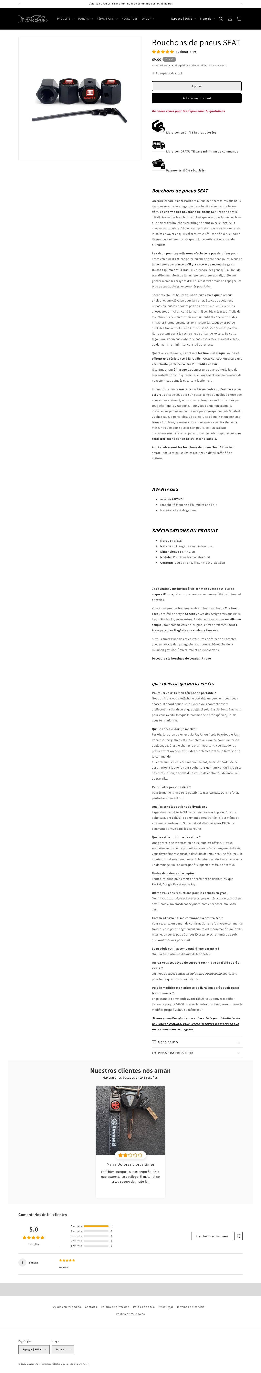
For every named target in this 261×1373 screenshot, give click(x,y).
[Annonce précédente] (19, 4)
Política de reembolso (130, 1314)
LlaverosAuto (34, 1363)
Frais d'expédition (179, 65)
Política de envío (144, 1307)
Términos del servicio (191, 1307)
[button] (65, 18)
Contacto (91, 1307)
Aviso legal (166, 1307)
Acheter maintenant (196, 98)
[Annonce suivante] (241, 4)
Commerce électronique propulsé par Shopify (65, 1363)
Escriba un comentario (212, 1236)
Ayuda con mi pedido (67, 1307)
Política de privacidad (115, 1307)
